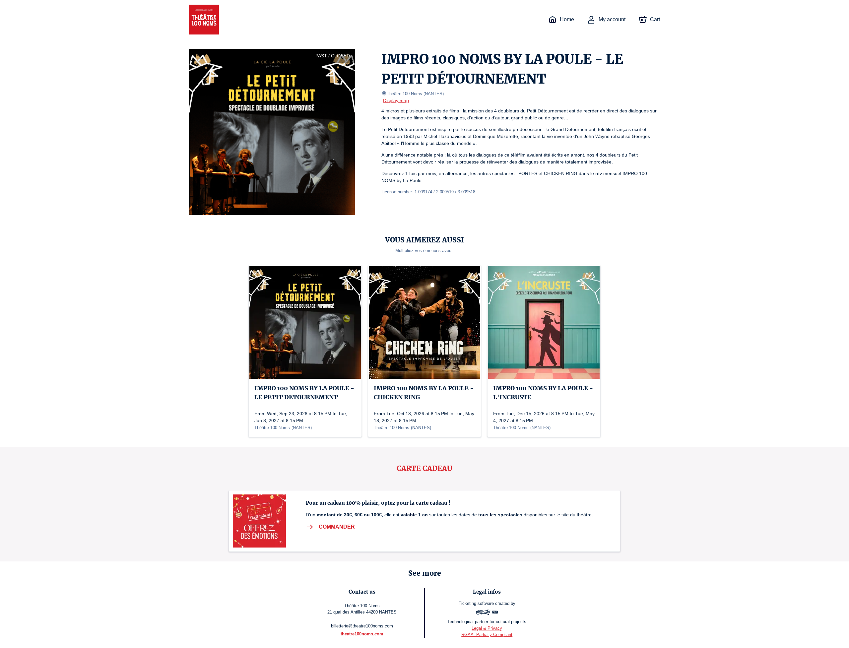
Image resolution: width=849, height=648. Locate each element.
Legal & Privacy (487, 628)
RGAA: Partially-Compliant (486, 634)
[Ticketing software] (487, 612)
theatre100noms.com (362, 633)
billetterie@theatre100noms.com (362, 625)
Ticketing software (476, 603)
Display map (396, 100)
